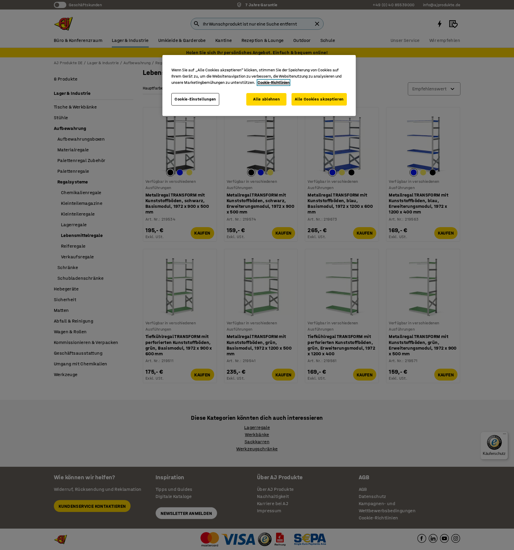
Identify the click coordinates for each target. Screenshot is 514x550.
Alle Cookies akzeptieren (319, 99)
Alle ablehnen (266, 99)
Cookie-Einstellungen (195, 99)
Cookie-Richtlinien (273, 82)
